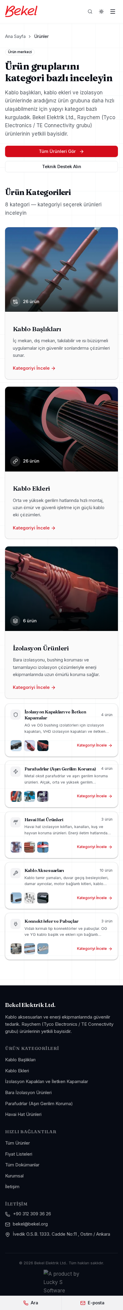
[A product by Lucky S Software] (61, 1282)
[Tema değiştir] (101, 11)
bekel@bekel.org (30, 1224)
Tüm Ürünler (17, 1143)
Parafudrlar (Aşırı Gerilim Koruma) (39, 1103)
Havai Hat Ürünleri (23, 1114)
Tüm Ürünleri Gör (57, 151)
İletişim (12, 1186)
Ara (34, 1303)
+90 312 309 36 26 (32, 1214)
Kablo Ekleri (17, 1071)
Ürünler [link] (41, 36)
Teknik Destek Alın (61, 166)
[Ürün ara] (90, 11)
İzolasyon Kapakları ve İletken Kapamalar (46, 1081)
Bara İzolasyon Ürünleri (28, 1092)
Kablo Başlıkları (20, 1059)
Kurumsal (14, 1176)
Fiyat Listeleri (18, 1154)
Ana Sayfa (15, 36)
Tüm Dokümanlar (22, 1165)
